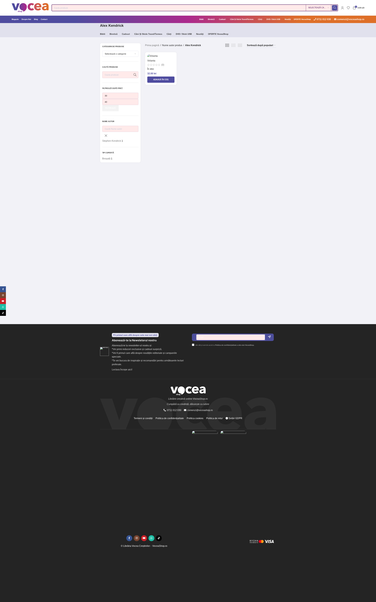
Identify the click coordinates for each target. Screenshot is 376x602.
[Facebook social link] (129, 538)
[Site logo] (30, 7)
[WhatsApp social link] (151, 538)
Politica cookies (195, 418)
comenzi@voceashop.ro (350, 19)
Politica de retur (214, 418)
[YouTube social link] (144, 538)
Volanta (151, 60)
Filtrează (110, 108)
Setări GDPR (235, 418)
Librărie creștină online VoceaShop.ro (188, 399)
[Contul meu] (342, 8)
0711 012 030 (324, 19)
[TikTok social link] (159, 538)
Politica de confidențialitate (170, 418)
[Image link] (205, 541)
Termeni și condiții (143, 418)
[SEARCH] (334, 7)
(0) (162, 65)
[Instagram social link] (137, 538)
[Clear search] (106, 135)
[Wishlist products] (348, 8)
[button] (160, 80)
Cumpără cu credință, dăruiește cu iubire (188, 404)
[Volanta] (160, 56)
